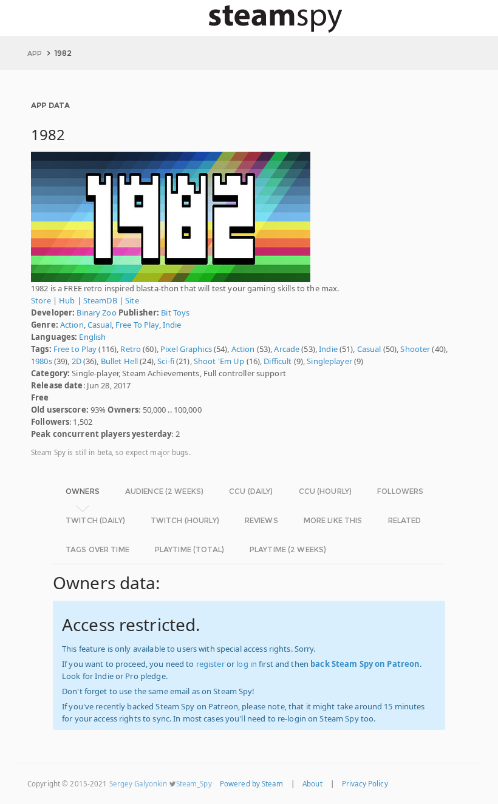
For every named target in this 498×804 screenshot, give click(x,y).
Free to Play (75, 348)
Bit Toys (175, 312)
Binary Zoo (96, 312)
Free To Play (137, 324)
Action (72, 324)
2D (76, 361)
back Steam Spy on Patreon (365, 663)
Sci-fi (165, 361)
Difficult (278, 361)
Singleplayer (329, 361)
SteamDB (100, 300)
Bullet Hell (119, 361)
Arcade (286, 348)
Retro (130, 348)
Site (132, 300)
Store (41, 300)
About (312, 783)
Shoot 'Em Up (219, 361)
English (92, 336)
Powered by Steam (251, 783)
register (210, 663)
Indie (172, 324)
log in (246, 663)
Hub (67, 300)
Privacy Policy (365, 783)
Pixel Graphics (186, 348)
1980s (41, 361)
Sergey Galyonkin (138, 783)
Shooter (415, 348)
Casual (99, 324)
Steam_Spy (194, 783)
